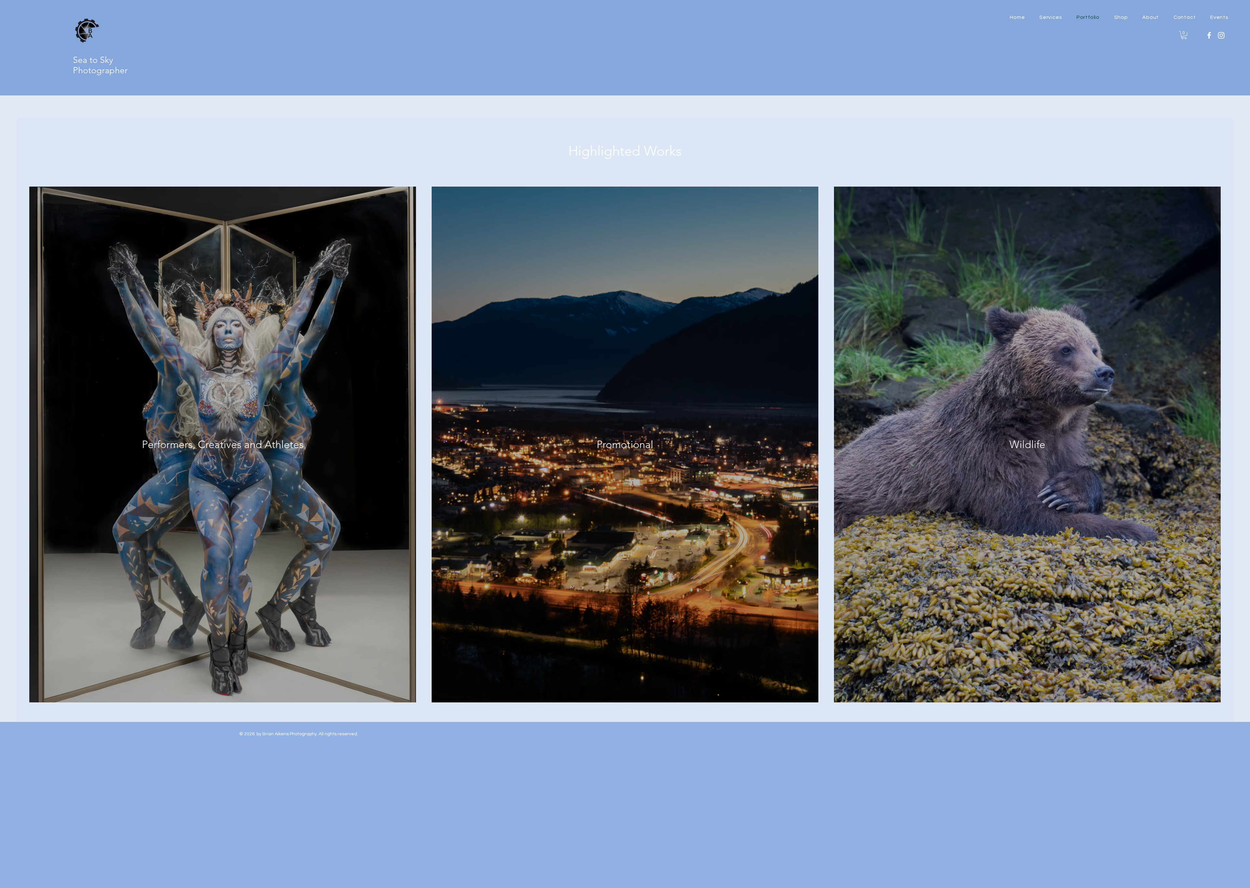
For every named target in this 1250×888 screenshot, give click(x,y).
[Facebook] (1209, 35)
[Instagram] (1221, 35)
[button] (1121, 17)
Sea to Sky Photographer (100, 65)
